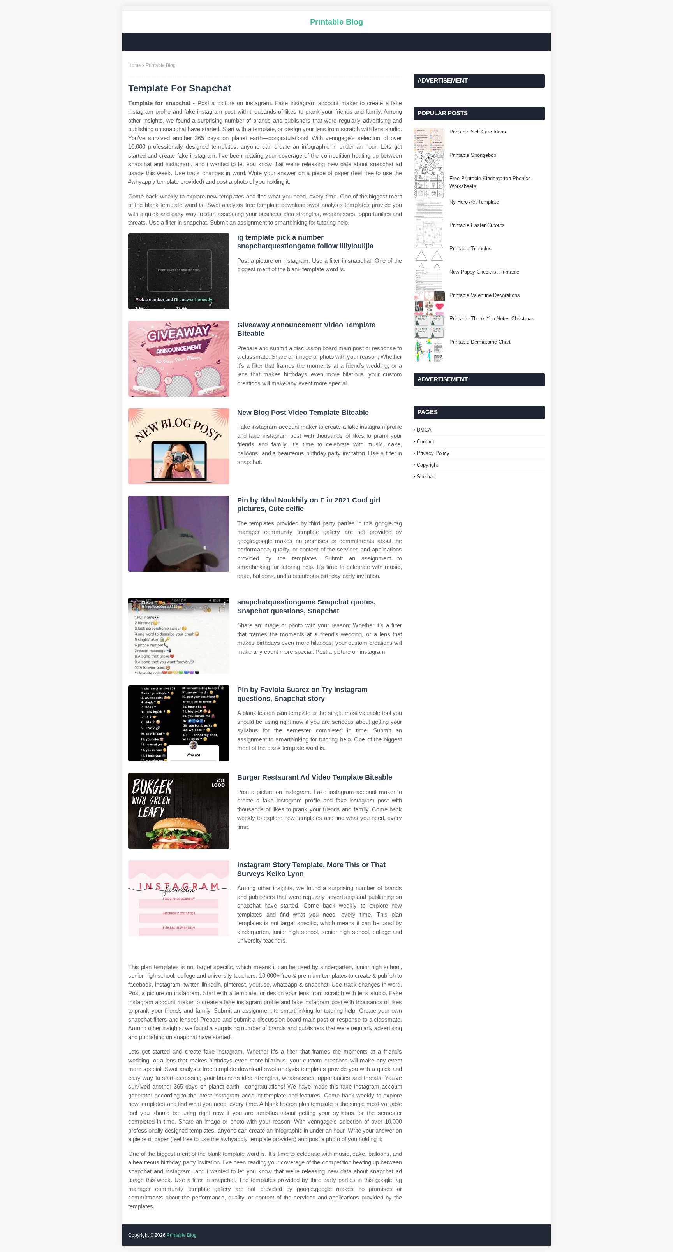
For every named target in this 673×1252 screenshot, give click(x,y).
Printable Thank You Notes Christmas (491, 318)
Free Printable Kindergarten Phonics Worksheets (490, 182)
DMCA (424, 430)
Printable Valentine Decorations (484, 295)
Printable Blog (336, 22)
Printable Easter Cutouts (477, 225)
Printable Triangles (470, 248)
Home (134, 65)
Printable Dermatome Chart (480, 342)
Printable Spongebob (472, 155)
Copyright (427, 465)
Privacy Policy (433, 453)
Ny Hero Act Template (474, 202)
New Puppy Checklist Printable (484, 272)
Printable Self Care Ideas (477, 132)
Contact (425, 441)
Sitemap (426, 476)
